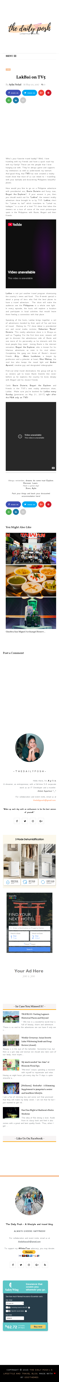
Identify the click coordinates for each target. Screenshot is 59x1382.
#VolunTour (24, 1248)
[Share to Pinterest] (23, 100)
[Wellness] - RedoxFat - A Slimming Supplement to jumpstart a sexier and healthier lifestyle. (38, 1089)
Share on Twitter (30, 94)
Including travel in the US (19, 1307)
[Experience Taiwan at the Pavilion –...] (31, 548)
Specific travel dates (17, 1311)
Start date (9, 1314)
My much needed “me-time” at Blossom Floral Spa (35, 1064)
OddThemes (31, 1377)
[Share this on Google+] (41, 93)
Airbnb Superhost (44, 791)
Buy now (38, 1326)
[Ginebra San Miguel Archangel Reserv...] (31, 613)
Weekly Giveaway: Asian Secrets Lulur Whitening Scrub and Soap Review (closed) (36, 1041)
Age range (9, 1300)
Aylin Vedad (15, 84)
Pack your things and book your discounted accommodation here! (31, 494)
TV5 (8, 69)
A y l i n (52, 780)
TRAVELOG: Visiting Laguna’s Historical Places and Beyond (35, 1016)
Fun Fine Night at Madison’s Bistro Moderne (37, 1112)
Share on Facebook (14, 94)
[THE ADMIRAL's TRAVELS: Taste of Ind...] (31, 581)
